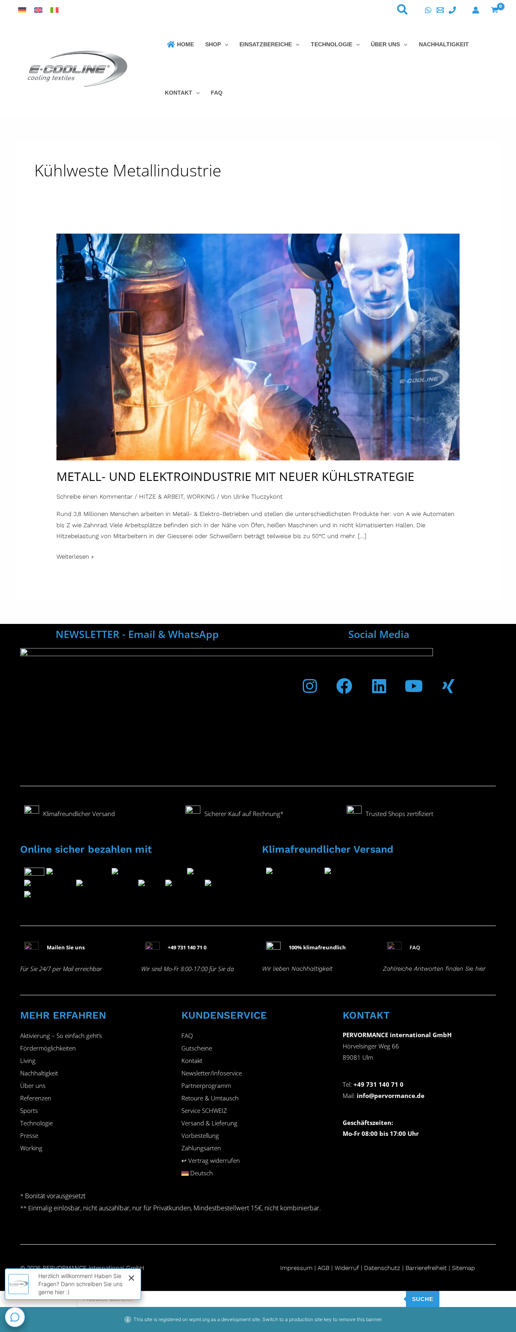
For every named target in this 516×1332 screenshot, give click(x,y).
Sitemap (463, 1268)
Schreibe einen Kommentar (94, 496)
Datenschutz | (384, 1268)
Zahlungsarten (201, 1148)
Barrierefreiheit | (428, 1268)
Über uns (33, 1085)
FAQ (187, 1036)
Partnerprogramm (206, 1085)
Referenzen (35, 1098)
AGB (323, 1268)
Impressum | (299, 1268)
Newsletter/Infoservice (211, 1073)
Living (27, 1060)
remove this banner (360, 1319)
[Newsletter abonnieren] (226, 710)
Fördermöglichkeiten (48, 1048)
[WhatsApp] (428, 10)
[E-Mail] (440, 10)
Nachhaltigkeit (39, 1073)
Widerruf (347, 1268)
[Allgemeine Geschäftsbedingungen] (334, 1268)
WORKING (201, 496)
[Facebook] (344, 686)
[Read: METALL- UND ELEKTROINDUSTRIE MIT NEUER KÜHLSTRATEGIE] (258, 346)
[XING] (448, 686)
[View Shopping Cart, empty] (494, 10)
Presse (29, 1135)
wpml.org (199, 1319)
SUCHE (422, 1299)
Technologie (36, 1123)
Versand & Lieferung (209, 1123)
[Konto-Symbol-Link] (475, 10)
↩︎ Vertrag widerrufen (210, 1160)
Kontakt (191, 1060)
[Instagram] (309, 686)
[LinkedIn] (379, 686)
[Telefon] (452, 10)
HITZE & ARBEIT (161, 496)
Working (31, 1148)
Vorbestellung (200, 1135)
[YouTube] (414, 686)
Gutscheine (196, 1048)
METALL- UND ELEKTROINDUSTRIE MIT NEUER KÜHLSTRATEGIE (235, 476)
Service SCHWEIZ (204, 1110)
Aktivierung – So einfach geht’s (61, 1036)
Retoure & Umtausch (210, 1098)
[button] (402, 11)
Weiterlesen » (75, 555)
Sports (29, 1110)
